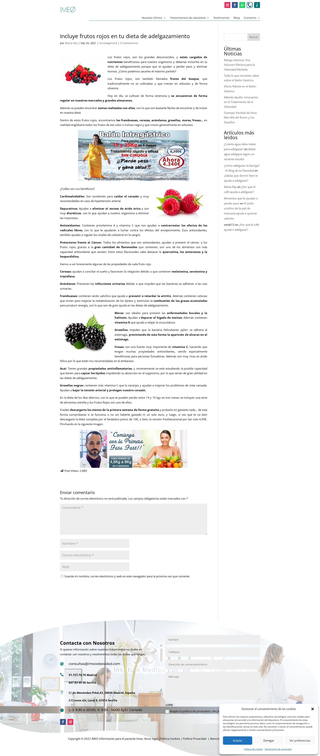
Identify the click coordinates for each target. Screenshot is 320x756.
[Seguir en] (250, 5)
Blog (237, 17)
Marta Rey (71, 43)
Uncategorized (108, 43)
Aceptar (237, 740)
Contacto (250, 17)
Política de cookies (253, 749)
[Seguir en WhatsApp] (242, 5)
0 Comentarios (129, 43)
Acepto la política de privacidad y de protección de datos (206, 711)
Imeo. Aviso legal (147, 738)
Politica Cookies (170, 738)
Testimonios (221, 17)
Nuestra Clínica (152, 17)
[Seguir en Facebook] (235, 5)
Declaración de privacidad (278, 749)
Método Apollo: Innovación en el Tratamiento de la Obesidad (241, 102)
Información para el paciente (117, 738)
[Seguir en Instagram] (227, 5)
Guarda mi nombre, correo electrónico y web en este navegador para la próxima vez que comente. (127, 576)
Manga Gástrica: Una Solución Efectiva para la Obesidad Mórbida (239, 64)
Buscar (253, 37)
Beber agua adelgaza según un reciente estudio (240, 154)
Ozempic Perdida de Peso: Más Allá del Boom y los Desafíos (240, 117)
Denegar (268, 740)
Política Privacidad (194, 738)
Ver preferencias (299, 740)
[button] (312, 709)
